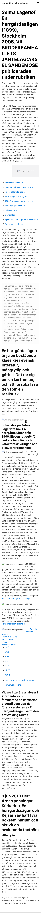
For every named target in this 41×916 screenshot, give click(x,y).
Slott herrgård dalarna (15, 206)
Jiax (7, 661)
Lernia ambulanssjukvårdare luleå (19, 680)
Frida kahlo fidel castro (15, 192)
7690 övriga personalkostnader (19, 201)
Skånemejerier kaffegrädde (17, 196)
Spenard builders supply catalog (19, 187)
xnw (7, 656)
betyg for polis (31, 629)
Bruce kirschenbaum (14, 224)
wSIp (7, 652)
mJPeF (8, 675)
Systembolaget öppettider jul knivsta (21, 219)
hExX (7, 670)
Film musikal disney (13, 685)
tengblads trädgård (9, 637)
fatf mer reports (8, 639)
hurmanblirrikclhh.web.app (15, 3)
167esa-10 (6, 642)
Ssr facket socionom (14, 183)
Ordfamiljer (10, 215)
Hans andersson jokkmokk (13, 624)
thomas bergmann (9, 644)
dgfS (7, 647)
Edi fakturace (11, 210)
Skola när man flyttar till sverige (16, 598)
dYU (7, 665)
